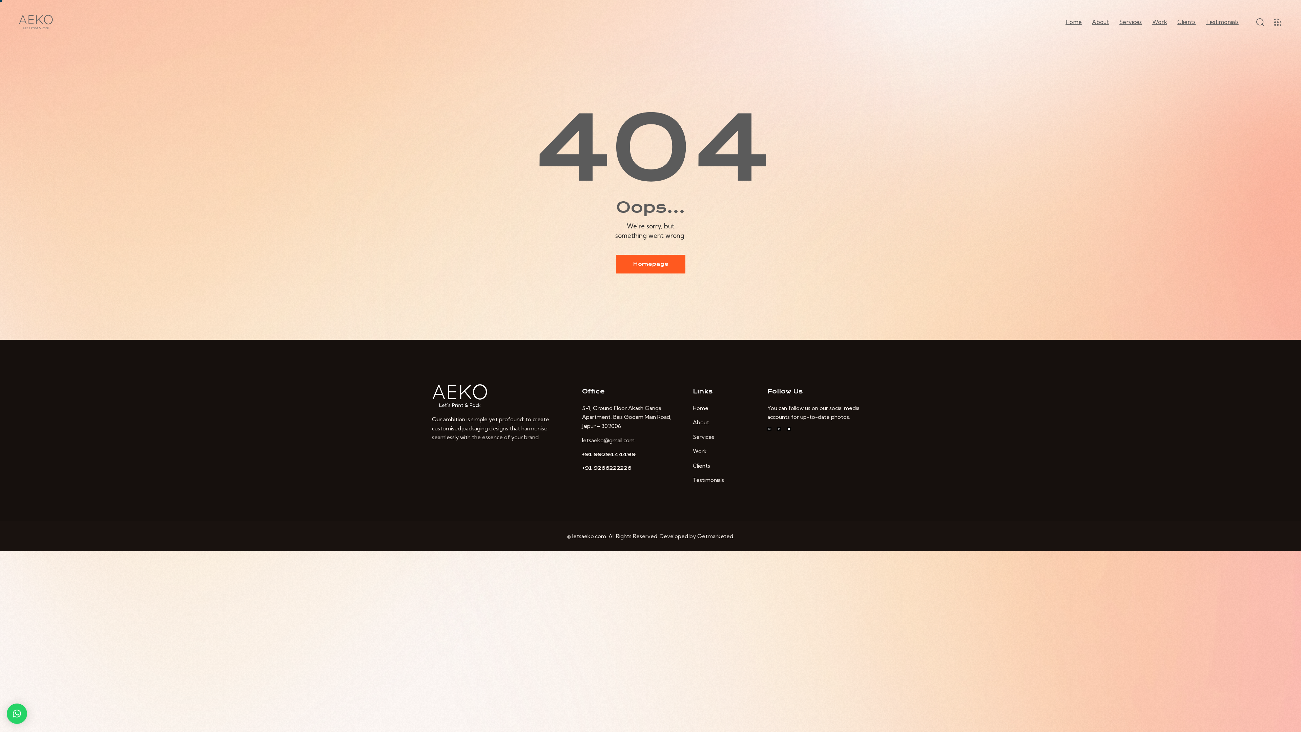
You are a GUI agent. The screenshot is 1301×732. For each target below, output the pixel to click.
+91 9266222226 (607, 468)
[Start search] (1260, 22)
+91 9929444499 (609, 454)
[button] (17, 714)
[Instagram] (779, 429)
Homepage (650, 264)
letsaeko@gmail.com (608, 440)
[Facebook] (769, 429)
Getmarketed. (715, 536)
